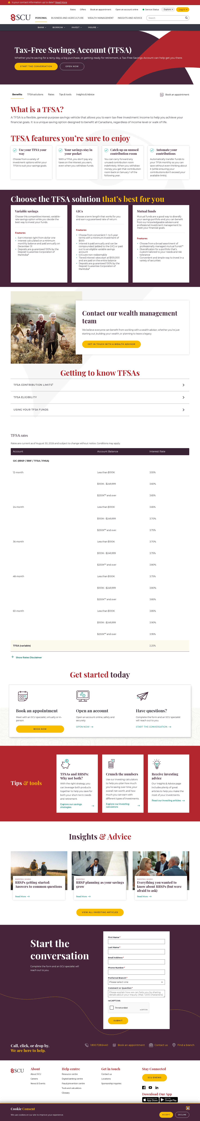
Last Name (113, 947)
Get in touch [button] (110, 1069)
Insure (92, 27)
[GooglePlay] (168, 1101)
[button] (100, 385)
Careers (34, 1079)
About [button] (35, 1069)
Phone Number (116, 968)
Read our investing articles (166, 800)
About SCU (36, 1074)
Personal (41, 18)
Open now (72, 66)
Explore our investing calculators (117, 805)
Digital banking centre (72, 1079)
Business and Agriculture (67, 18)
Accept (166, 1115)
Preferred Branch (117, 978)
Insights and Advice (130, 18)
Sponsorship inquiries (111, 1083)
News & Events (38, 1083)
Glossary (66, 1093)
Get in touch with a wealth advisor (111, 344)
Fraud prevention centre (73, 1083)
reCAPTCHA (114, 1000)
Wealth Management (101, 18)
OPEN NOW (83, 726)
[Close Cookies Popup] (188, 1108)
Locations (106, 1079)
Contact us (106, 1074)
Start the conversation (36, 66)
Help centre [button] (71, 1069)
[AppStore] (150, 1101)
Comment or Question (119, 988)
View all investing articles (100, 912)
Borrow (58, 27)
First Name (113, 937)
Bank (41, 27)
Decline (182, 1115)
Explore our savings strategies (71, 805)
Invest (76, 27)
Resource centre (70, 1074)
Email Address (115, 957)
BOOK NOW (40, 729)
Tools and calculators (71, 1088)
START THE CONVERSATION (151, 726)
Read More (61, 2)
